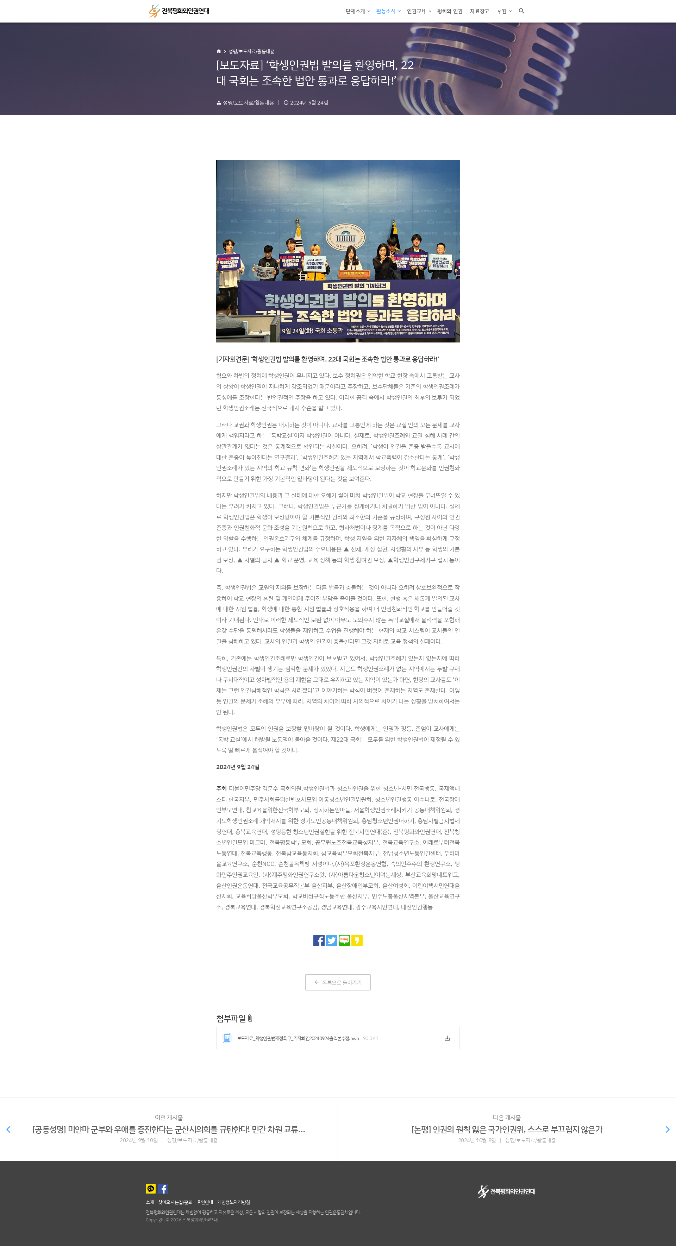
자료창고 (479, 11)
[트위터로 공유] (331, 940)
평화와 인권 (450, 11)
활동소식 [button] (386, 11)
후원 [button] (502, 11)
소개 (150, 1201)
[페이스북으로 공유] (319, 940)
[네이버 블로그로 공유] (344, 940)
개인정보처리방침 (233, 1201)
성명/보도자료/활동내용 (251, 51)
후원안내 (205, 1201)
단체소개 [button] (356, 11)
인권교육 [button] (417, 11)
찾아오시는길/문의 (175, 1201)
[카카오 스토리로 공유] (357, 940)
